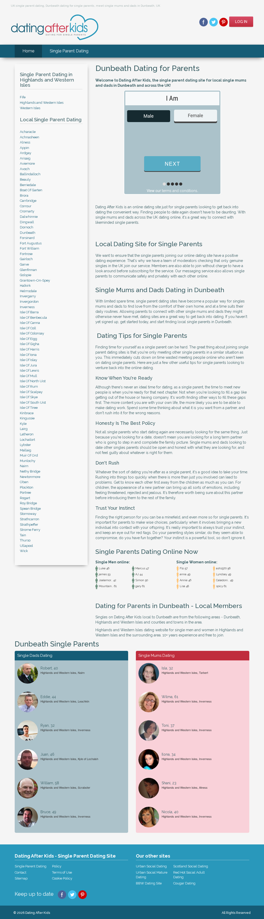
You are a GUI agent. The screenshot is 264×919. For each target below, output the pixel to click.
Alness (25, 142)
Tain (23, 535)
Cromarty (27, 211)
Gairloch (26, 259)
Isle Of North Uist (33, 381)
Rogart (25, 498)
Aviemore (27, 163)
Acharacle (28, 132)
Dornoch (26, 227)
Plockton (26, 487)
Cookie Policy (62, 878)
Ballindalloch (30, 174)
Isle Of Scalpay (31, 392)
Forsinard (27, 238)
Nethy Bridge (30, 471)
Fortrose (26, 254)
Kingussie (27, 418)
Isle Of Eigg (28, 339)
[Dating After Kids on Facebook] (203, 22)
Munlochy (27, 461)
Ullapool (26, 546)
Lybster (25, 445)
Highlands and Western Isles (41, 103)
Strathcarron (29, 519)
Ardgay (25, 153)
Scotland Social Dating (190, 866)
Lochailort (27, 440)
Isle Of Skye (29, 397)
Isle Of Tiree (29, 408)
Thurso (25, 540)
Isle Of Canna (30, 323)
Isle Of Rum (29, 386)
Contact (20, 872)
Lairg (24, 429)
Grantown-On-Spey (35, 280)
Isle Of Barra (29, 312)
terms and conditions (179, 191)
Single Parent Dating (69, 51)
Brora (24, 195)
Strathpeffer (29, 524)
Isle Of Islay (28, 360)
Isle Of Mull (28, 376)
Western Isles (30, 108)
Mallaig (25, 450)
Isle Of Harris (29, 349)
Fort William (29, 248)
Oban (24, 482)
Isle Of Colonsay (32, 333)
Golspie (25, 275)
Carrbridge (28, 201)
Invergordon (29, 301)
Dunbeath (27, 233)
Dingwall (27, 222)
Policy (56, 866)
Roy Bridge (28, 503)
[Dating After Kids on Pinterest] (223, 22)
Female (195, 115)
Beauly (25, 179)
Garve (24, 264)
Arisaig (25, 158)
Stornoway (28, 514)
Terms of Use (62, 872)
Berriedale (28, 185)
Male (149, 116)
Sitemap (21, 878)
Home (28, 51)
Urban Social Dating (151, 866)
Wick (24, 551)
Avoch (25, 169)
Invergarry (28, 296)
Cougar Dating (184, 883)
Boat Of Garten (31, 190)
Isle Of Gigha (29, 344)
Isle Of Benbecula (33, 317)
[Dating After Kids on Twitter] (213, 22)
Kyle (23, 424)
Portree (25, 492)
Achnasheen (29, 137)
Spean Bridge (30, 508)
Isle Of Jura (28, 365)
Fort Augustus (31, 243)
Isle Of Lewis (29, 370)
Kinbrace (27, 413)
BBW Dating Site (149, 883)
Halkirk (25, 285)
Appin (24, 148)
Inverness (27, 307)
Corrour (25, 206)
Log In (241, 22)
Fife (23, 97)
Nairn (24, 466)
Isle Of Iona (28, 355)
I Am (172, 98)
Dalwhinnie (29, 217)
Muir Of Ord (29, 455)
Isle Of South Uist (33, 402)
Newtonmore (30, 477)
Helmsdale (28, 291)
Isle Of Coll (28, 328)
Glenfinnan (28, 270)
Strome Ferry (30, 530)
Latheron (27, 434)
